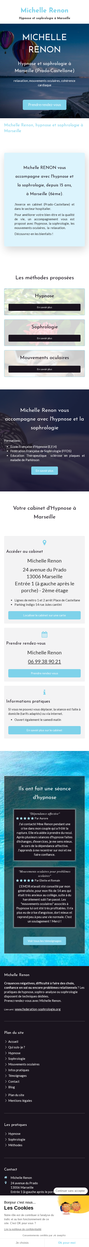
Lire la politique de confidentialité (22, 1229)
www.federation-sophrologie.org (38, 1009)
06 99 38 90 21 (44, 661)
